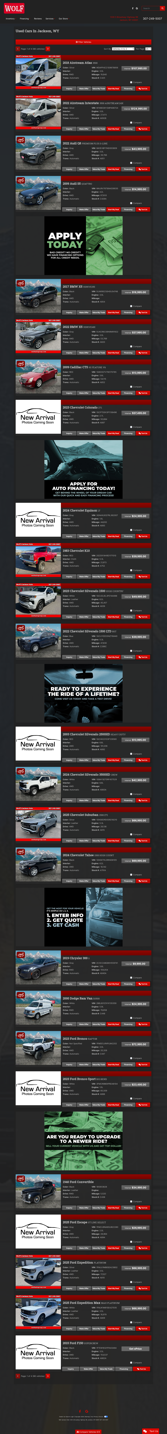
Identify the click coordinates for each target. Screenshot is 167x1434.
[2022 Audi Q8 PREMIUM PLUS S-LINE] (38, 152)
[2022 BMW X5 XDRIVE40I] (38, 336)
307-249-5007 (152, 18)
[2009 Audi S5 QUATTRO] (38, 193)
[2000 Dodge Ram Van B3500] (38, 1007)
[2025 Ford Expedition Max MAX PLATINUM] (38, 1312)
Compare (137, 82)
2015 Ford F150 (80, 1343)
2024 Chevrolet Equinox (81, 510)
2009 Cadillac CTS (84, 367)
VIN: (94, 67)
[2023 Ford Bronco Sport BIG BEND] (38, 1088)
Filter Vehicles (84, 42)
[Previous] (18, 49)
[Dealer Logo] (14, 8)
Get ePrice (135, 1348)
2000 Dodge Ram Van (81, 998)
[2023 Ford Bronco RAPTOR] (38, 1048)
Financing (128, 89)
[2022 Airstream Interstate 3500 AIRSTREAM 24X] (38, 112)
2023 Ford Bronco (80, 1039)
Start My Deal (113, 89)
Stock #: (95, 78)
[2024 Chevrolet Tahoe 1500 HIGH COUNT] (38, 864)
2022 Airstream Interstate (93, 103)
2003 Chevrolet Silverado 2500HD (94, 734)
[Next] (48, 49)
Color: (66, 67)
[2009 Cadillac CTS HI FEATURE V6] (38, 376)
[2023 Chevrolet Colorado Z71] (38, 416)
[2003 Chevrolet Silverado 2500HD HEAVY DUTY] (38, 743)
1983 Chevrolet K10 (76, 551)
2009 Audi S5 (77, 184)
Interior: (67, 71)
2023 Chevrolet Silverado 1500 (93, 591)
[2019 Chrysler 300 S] (38, 967)
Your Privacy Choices (97, 1416)
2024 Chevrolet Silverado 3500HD (90, 774)
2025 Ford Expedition (84, 1262)
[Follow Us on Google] (137, 8)
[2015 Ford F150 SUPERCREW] (38, 1352)
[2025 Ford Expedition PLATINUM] (38, 1271)
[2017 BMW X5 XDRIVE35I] (38, 295)
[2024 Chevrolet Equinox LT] (38, 519)
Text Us (144, 89)
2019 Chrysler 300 (76, 958)
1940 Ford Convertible (78, 1182)
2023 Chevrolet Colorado (82, 407)
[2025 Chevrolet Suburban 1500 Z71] (38, 824)
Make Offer (84, 89)
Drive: (66, 74)
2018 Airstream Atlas (80, 63)
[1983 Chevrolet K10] (38, 560)
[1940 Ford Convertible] (38, 1191)
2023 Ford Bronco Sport (85, 1079)
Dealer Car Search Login (66, 1416)
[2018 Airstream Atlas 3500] (38, 72)
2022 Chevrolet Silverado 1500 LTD (89, 631)
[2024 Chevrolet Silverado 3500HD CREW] (38, 783)
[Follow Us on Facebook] (133, 8)
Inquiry (69, 89)
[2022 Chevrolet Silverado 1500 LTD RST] (38, 640)
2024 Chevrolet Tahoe (88, 855)
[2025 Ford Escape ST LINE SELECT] (38, 1231)
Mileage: (96, 74)
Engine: (95, 71)
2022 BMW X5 (79, 327)
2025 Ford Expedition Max (91, 1303)
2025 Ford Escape (84, 1222)
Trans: (66, 78)
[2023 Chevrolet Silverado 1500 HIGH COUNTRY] (38, 600)
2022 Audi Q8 (85, 143)
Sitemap (87, 1416)
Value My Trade (98, 89)
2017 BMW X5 (79, 286)
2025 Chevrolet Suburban (85, 815)
